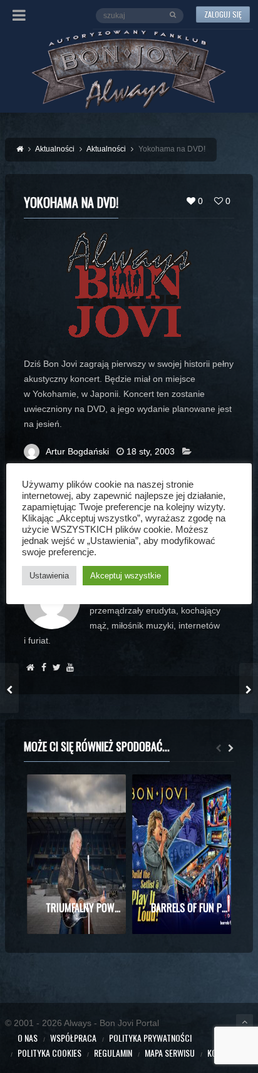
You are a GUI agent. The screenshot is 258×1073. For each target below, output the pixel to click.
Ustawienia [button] (49, 575)
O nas (28, 1037)
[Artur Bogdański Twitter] (56, 667)
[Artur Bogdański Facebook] (43, 667)
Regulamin (113, 1052)
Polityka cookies (49, 1052)
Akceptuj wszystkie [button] (125, 575)
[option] (76, 854)
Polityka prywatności (150, 1037)
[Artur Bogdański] (30, 667)
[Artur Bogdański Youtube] (69, 667)
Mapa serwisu (170, 1052)
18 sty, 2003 (150, 451)
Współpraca (73, 1037)
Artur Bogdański (77, 451)
